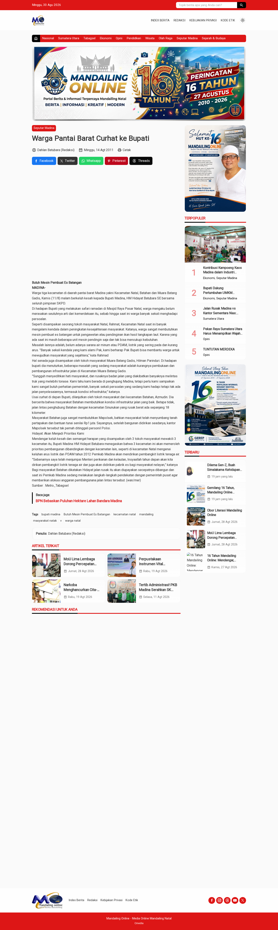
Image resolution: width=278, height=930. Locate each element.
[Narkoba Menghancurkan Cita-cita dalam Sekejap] (46, 591)
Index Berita (160, 20)
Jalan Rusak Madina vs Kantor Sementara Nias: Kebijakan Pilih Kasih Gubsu (222, 313)
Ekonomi (106, 38)
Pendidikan (134, 38)
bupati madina (51, 514)
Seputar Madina (187, 38)
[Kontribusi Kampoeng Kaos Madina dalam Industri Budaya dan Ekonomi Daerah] (215, 244)
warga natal (73, 520)
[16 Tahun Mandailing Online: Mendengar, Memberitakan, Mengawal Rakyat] (196, 562)
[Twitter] (242, 900)
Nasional (48, 38)
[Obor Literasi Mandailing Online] (196, 516)
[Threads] (227, 900)
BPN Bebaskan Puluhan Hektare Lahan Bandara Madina (79, 501)
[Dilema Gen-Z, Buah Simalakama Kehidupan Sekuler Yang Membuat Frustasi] (196, 471)
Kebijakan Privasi (203, 20)
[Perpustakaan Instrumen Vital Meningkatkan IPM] (121, 565)
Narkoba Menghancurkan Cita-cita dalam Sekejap (80, 590)
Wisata (149, 38)
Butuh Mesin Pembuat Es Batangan (87, 514)
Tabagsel (89, 38)
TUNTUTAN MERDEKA (219, 349)
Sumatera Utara (68, 38)
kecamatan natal (125, 514)
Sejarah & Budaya (213, 38)
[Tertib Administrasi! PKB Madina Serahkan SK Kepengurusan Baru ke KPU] (121, 591)
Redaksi (179, 20)
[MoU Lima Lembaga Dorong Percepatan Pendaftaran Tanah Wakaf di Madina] (46, 565)
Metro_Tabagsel (57, 485)
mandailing (146, 514)
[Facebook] (211, 900)
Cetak (127, 150)
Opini (119, 38)
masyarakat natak (45, 520)
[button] (241, 5)
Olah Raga (165, 38)
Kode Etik (228, 20)
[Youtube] (235, 900)
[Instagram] (219, 900)
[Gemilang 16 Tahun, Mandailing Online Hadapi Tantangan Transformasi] (196, 494)
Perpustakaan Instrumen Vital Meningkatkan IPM (153, 564)
